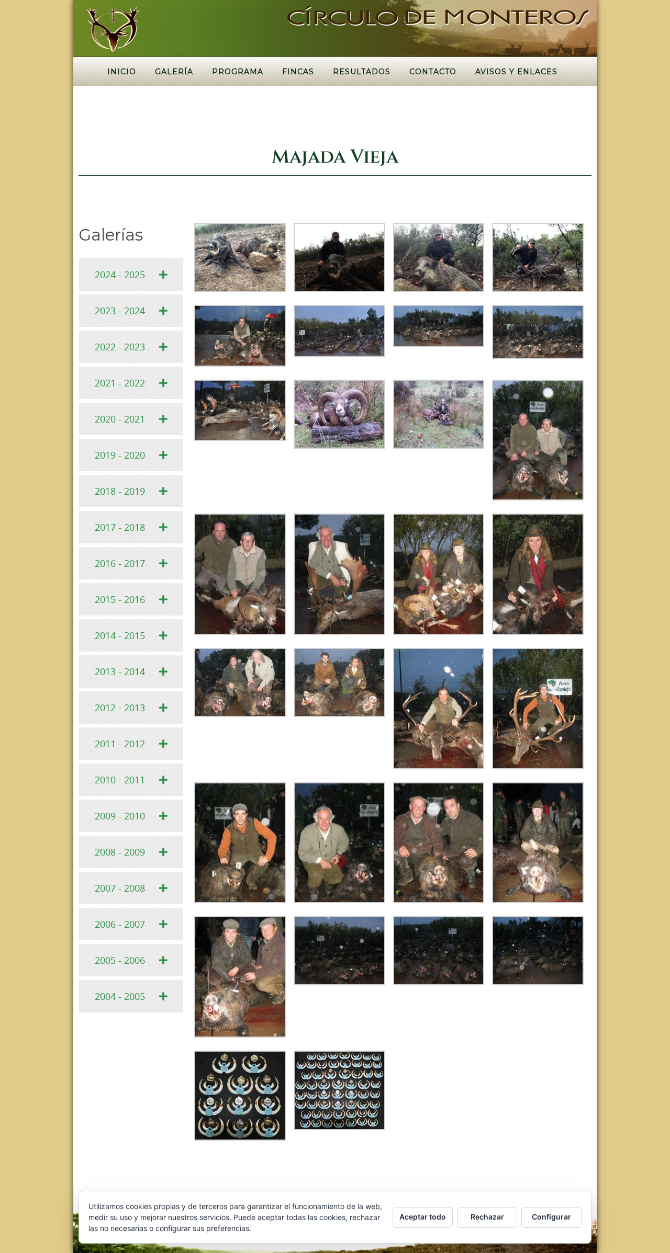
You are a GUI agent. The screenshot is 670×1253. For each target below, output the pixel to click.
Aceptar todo (422, 1216)
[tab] (131, 274)
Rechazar (487, 1216)
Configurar (551, 1216)
